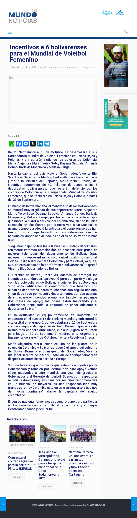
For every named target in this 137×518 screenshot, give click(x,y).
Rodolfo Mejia (36, 67)
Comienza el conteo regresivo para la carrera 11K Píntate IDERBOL (22, 463)
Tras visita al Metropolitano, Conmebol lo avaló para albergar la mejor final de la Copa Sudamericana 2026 (51, 465)
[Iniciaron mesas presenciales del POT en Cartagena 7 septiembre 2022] (3, 504)
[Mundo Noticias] (23, 15)
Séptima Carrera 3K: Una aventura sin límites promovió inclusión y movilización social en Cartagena (82, 463)
